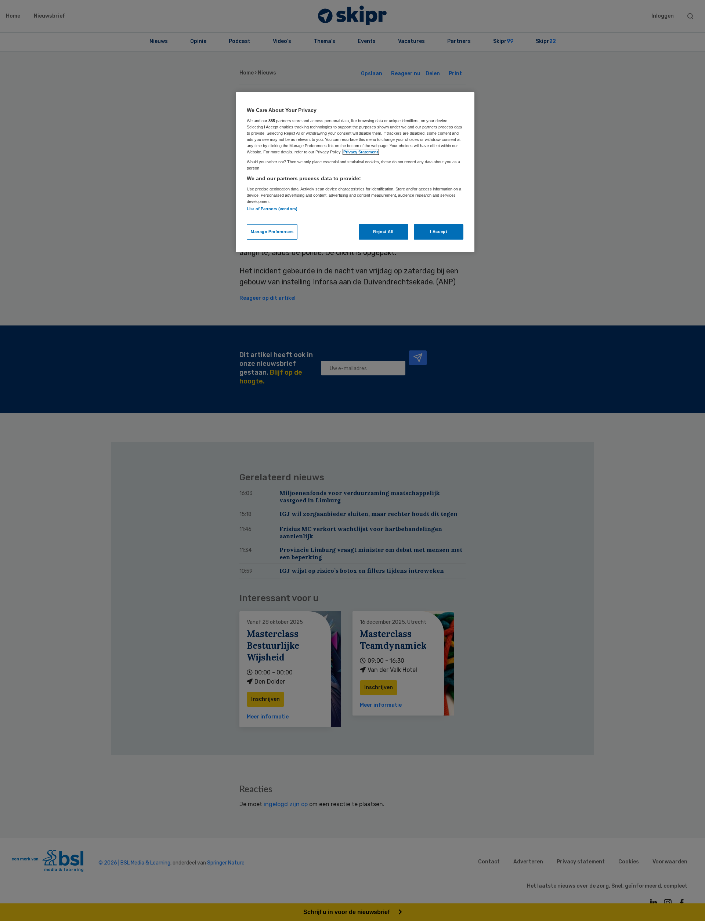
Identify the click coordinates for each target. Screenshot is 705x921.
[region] (355, 172)
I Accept (439, 231)
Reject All (383, 231)
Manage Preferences (272, 231)
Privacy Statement (360, 152)
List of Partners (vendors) (272, 209)
